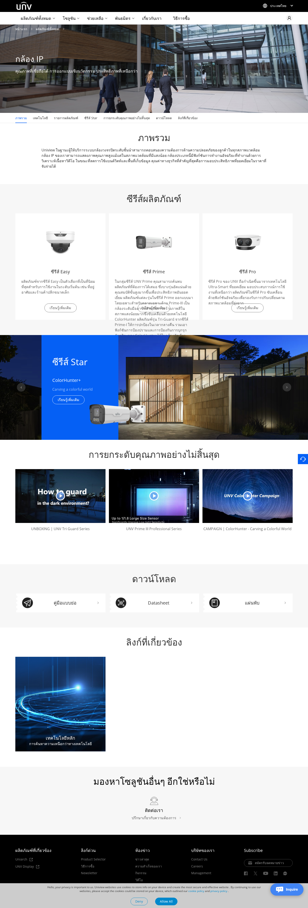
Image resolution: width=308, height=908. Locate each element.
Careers (197, 866)
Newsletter (89, 873)
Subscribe (253, 850)
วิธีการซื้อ (181, 18)
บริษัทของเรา (202, 850)
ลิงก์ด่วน (88, 850)
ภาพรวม (21, 118)
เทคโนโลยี (40, 118)
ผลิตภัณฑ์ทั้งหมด (36, 18)
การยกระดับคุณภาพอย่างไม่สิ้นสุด (126, 118)
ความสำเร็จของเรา (148, 866)
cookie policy (196, 891)
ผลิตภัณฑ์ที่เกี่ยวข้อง (33, 850)
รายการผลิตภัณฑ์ (66, 118)
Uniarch (21, 859)
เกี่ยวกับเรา (151, 18)
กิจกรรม (140, 873)
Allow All (166, 901)
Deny (139, 901)
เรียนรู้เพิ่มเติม (68, 399)
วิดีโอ (139, 880)
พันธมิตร (123, 18)
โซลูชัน (69, 18)
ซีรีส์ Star (90, 118)
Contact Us (199, 859)
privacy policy (218, 891)
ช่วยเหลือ (95, 18)
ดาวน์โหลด (164, 118)
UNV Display (25, 866)
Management (201, 873)
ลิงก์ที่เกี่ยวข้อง (188, 118)
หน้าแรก (21, 29)
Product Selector (93, 859)
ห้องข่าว (142, 850)
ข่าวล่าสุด (142, 859)
